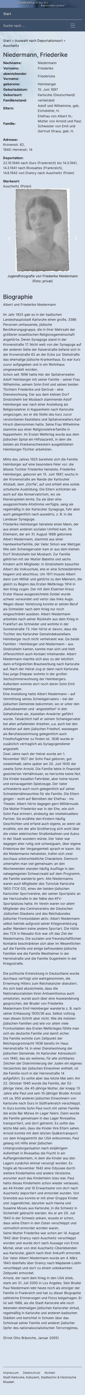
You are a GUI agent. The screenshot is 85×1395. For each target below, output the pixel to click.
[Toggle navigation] (73, 25)
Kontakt (50, 1372)
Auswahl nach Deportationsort (39, 40)
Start (7, 13)
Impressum (11, 1372)
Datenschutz (31, 1372)
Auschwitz (11, 45)
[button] (9, 238)
